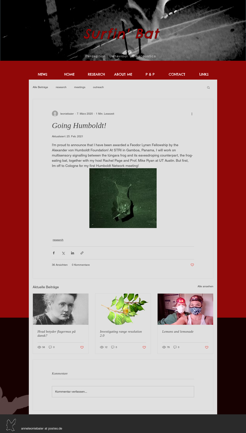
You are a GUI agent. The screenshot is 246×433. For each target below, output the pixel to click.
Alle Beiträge (40, 87)
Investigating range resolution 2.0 (121, 333)
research (61, 87)
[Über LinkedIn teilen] (72, 253)
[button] (208, 87)
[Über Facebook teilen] (54, 253)
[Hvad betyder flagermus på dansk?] (60, 309)
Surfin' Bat (121, 33)
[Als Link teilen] (82, 253)
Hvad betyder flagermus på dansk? (56, 333)
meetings (79, 87)
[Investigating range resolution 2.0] (123, 309)
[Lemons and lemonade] (185, 309)
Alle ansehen (205, 286)
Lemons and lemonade (178, 331)
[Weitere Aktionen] (191, 113)
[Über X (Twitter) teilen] (63, 253)
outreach (98, 87)
